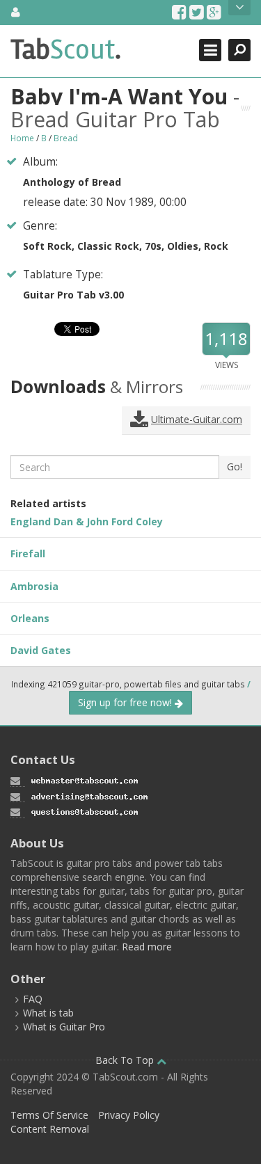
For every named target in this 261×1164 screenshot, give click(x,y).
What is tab (48, 1012)
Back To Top (126, 1060)
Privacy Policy (128, 1115)
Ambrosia (34, 586)
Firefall (27, 553)
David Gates (40, 650)
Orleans (29, 618)
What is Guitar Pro (64, 1026)
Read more (147, 946)
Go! (234, 466)
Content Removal (49, 1128)
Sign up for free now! (126, 702)
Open (239, 7)
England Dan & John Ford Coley (86, 521)
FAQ (32, 998)
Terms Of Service (49, 1115)
